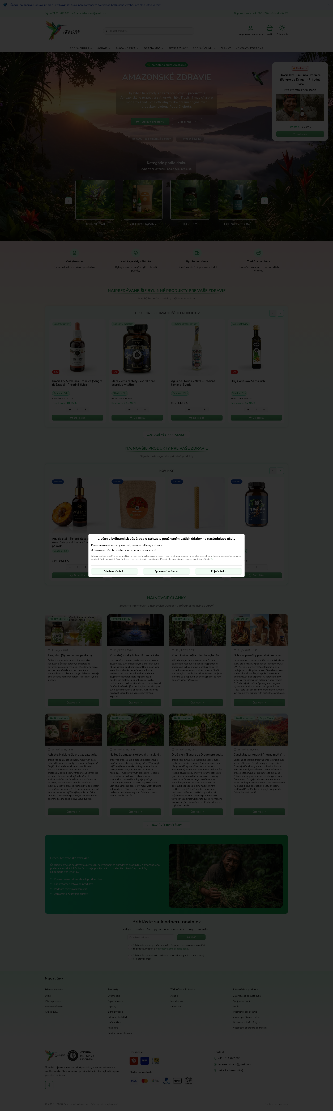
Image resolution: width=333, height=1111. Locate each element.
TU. (212, 559)
